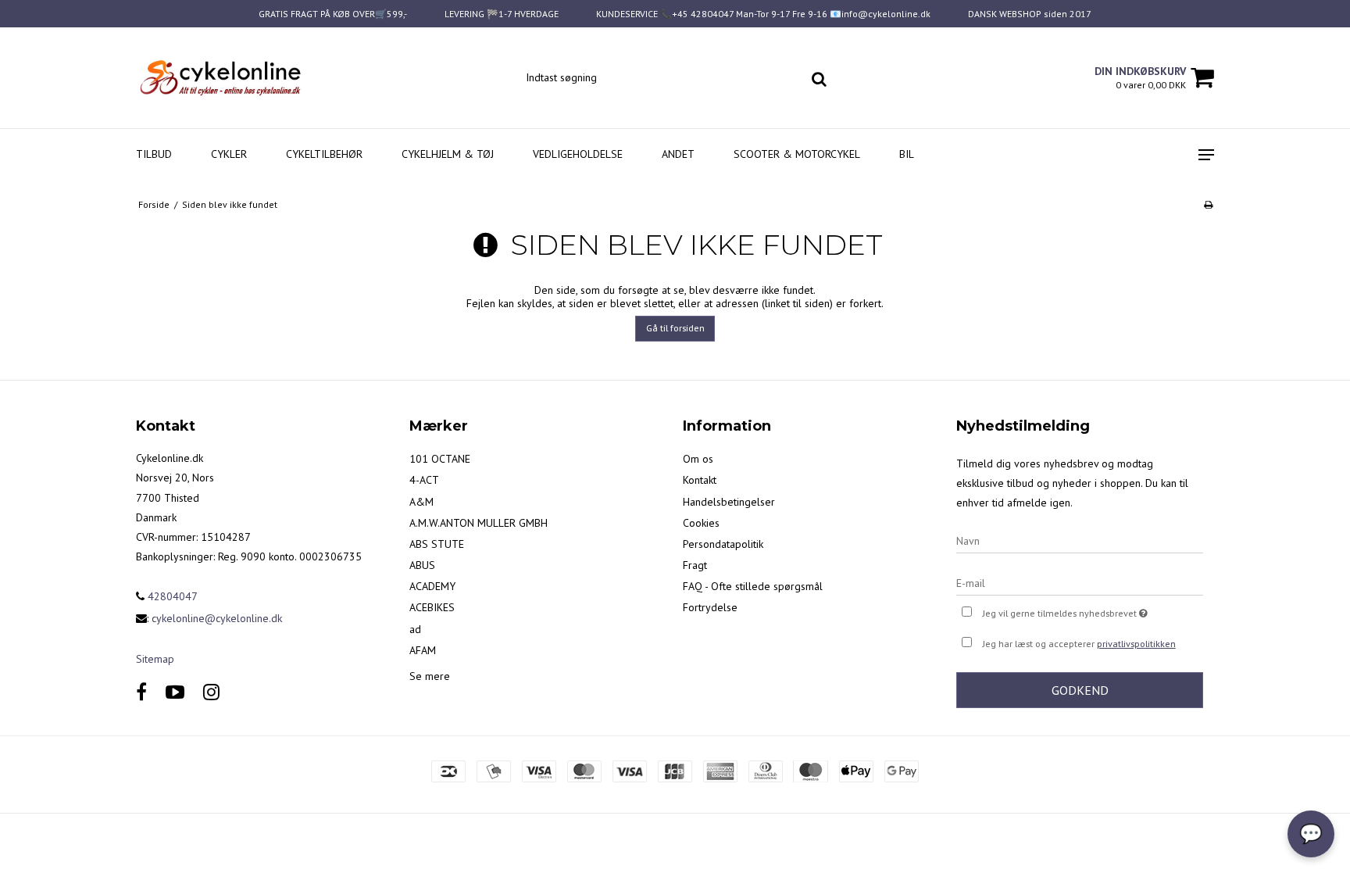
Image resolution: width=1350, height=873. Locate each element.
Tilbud (154, 154)
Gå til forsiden (675, 328)
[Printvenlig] (1208, 204)
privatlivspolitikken (1136, 643)
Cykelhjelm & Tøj (448, 154)
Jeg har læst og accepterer (1079, 643)
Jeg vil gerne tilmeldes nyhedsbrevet (1093, 610)
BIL (906, 154)
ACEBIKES (432, 607)
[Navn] (1079, 540)
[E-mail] (1079, 582)
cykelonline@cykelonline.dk (217, 618)
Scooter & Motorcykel (797, 154)
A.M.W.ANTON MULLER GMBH (478, 523)
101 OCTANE (439, 459)
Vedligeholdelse (578, 154)
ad (415, 629)
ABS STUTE (436, 544)
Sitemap (155, 659)
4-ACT (424, 480)
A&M (421, 502)
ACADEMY (432, 586)
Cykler (229, 154)
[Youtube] (175, 692)
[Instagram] (211, 692)
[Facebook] (141, 692)
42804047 (171, 596)
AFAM (422, 650)
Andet (678, 154)
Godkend (1080, 690)
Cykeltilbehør (324, 154)
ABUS (422, 565)
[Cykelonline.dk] (219, 78)
